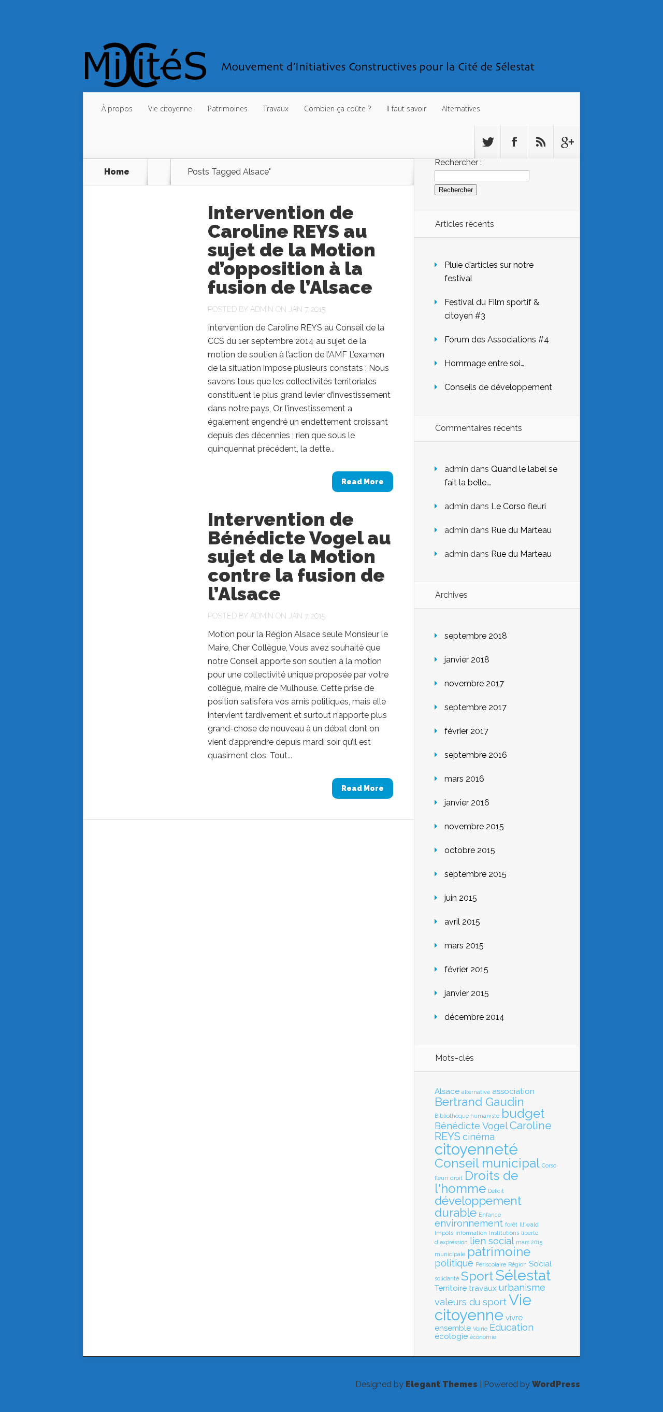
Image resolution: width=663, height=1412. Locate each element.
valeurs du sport (471, 1301)
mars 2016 (464, 779)
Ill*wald (529, 1224)
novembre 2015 (474, 826)
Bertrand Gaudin (479, 1101)
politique (454, 1263)
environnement (469, 1223)
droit (456, 1178)
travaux (483, 1288)
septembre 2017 (475, 707)
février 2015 (466, 969)
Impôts (444, 1233)
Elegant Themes (442, 1384)
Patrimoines (228, 108)
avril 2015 (462, 922)
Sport (477, 1276)
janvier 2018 (466, 660)
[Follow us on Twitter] (487, 142)
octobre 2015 (469, 850)
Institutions (504, 1233)
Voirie (480, 1328)
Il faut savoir (406, 108)
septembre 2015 (475, 874)
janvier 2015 (466, 993)
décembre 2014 (474, 1017)
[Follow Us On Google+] (567, 142)
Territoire (451, 1288)
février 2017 (466, 731)
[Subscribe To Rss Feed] (540, 142)
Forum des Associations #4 (496, 339)
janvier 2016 (466, 803)
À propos (117, 108)
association (513, 1091)
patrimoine (498, 1251)
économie (483, 1337)
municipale (450, 1254)
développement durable (478, 1206)
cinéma (479, 1136)
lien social (492, 1240)
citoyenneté (476, 1149)
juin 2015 (460, 898)
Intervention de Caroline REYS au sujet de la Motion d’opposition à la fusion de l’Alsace (292, 249)
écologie (451, 1336)
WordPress (556, 1384)
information (471, 1233)
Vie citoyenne (170, 108)
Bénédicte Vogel (471, 1125)
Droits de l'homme (476, 1182)
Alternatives (461, 108)
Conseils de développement (498, 387)
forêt (511, 1224)
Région (517, 1264)
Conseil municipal (487, 1163)
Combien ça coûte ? (337, 108)
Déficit (496, 1191)
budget (522, 1113)
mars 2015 (464, 945)
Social (540, 1264)
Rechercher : (458, 162)
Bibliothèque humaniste (467, 1116)
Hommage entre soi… (484, 363)
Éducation (511, 1327)
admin (261, 309)
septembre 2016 (475, 755)
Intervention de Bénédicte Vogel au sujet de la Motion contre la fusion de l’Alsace (299, 556)
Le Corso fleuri (518, 506)
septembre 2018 (475, 636)
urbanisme (522, 1287)
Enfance (490, 1215)
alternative (476, 1092)
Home (116, 172)
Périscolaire (490, 1264)
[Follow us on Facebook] (514, 142)
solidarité (447, 1278)
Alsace (447, 1091)
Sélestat (523, 1275)
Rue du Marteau (521, 530)
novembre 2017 (474, 683)
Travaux (276, 108)
